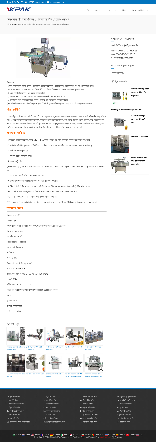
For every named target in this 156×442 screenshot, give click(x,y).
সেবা (115, 10)
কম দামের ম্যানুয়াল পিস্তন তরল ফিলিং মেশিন (93, 348)
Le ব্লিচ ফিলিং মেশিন (13, 396)
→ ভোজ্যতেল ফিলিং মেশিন (88, 422)
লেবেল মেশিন (14, 24)
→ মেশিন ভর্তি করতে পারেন (15, 403)
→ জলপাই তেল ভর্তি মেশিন (88, 396)
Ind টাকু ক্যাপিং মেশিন (124, 411)
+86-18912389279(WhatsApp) (33, 2)
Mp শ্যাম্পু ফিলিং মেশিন (87, 407)
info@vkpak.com (57, 2)
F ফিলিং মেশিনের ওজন (87, 411)
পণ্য (108, 10)
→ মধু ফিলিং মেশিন (49, 396)
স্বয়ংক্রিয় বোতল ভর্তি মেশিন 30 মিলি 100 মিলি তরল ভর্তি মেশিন (73, 375)
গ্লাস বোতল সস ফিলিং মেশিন (139, 136)
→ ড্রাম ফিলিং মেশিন (13, 414)
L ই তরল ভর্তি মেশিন (13, 418)
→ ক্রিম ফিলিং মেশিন (13, 407)
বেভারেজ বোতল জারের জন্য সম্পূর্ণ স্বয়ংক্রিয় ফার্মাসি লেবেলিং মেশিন (139, 161)
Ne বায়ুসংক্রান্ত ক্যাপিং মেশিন (126, 396)
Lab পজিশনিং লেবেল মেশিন (125, 418)
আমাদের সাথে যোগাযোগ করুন (139, 10)
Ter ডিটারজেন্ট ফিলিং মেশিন (15, 411)
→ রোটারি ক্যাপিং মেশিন (124, 403)
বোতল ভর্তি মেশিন (12, 400)
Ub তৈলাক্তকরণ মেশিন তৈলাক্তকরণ (18, 422)
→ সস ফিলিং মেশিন (86, 403)
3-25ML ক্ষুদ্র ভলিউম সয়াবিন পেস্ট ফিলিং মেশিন (34, 348)
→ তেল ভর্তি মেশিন (49, 414)
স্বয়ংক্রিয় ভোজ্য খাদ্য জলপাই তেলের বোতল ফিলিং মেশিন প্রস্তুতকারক (140, 92)
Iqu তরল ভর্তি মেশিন (50, 407)
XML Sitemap (116, 437)
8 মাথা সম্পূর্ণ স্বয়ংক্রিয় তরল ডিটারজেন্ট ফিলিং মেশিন (126, 109)
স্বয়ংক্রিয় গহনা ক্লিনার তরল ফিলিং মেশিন (74, 348)
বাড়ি (87, 10)
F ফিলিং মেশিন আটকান (51, 418)
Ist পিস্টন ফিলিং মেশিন (87, 400)
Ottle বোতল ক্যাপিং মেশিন (88, 418)
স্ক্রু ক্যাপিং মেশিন (122, 407)
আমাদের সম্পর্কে (98, 10)
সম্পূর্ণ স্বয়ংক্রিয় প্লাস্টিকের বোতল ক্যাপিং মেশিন (54, 348)
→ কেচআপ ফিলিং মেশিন (51, 403)
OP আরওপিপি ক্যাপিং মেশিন (126, 400)
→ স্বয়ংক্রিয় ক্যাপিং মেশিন (89, 414)
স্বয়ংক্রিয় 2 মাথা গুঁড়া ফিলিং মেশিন (35, 374)
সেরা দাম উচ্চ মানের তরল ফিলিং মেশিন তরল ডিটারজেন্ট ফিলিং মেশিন (93, 375)
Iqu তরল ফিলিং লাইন (123, 422)
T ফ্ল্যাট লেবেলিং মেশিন (124, 414)
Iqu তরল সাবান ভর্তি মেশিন (52, 411)
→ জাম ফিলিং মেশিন (50, 400)
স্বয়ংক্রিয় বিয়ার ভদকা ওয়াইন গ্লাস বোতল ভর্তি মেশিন (16, 348)
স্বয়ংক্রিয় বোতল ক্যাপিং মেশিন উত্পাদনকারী (53, 375)
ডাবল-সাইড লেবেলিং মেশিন (27, 24)
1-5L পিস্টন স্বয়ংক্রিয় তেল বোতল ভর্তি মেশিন (16, 375)
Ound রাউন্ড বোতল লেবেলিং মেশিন (54, 422)
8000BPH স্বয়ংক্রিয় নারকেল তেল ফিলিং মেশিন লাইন (138, 119)
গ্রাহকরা (124, 10)
